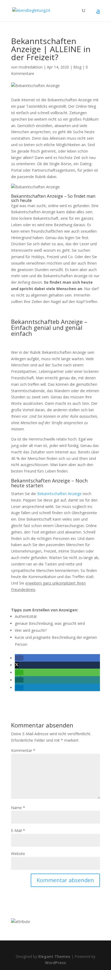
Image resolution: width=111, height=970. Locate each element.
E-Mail (18, 830)
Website (18, 853)
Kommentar (23, 750)
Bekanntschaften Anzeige (59, 493)
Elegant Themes (54, 956)
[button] (19, 658)
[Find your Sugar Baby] (20, 921)
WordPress (55, 962)
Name (18, 807)
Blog (77, 67)
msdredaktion (31, 67)
